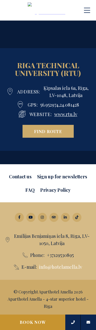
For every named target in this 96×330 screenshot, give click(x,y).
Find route (48, 131)
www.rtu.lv (65, 114)
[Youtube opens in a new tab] (30, 217)
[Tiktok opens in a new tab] (76, 217)
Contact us (20, 176)
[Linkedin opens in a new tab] (65, 217)
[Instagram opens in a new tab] (42, 217)
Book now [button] (32, 322)
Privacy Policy (55, 190)
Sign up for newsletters (62, 176)
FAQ (30, 190)
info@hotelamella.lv (60, 267)
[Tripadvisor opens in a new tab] (53, 217)
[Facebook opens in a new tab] (19, 217)
